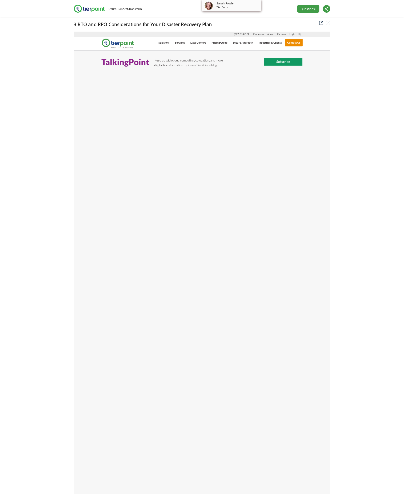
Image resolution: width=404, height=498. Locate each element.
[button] (320, 23)
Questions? (308, 9)
